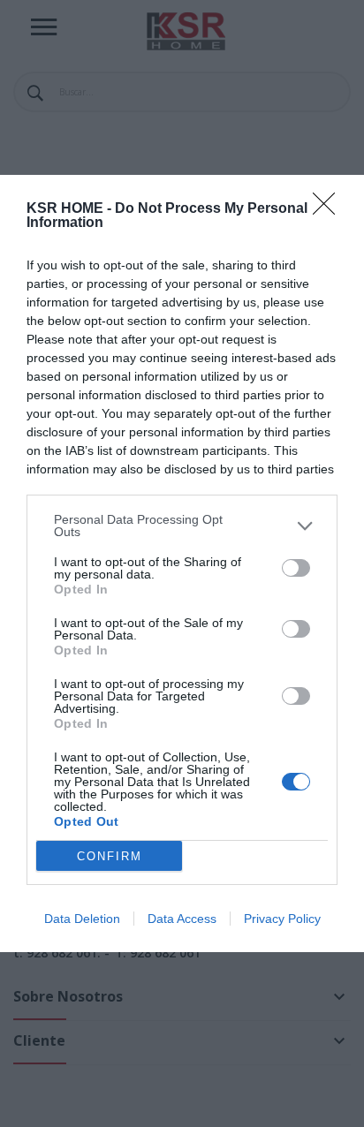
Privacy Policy (282, 918)
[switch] (296, 568)
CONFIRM (109, 856)
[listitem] (182, 525)
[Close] (329, 209)
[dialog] (182, 563)
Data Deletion (82, 918)
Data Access (182, 918)
